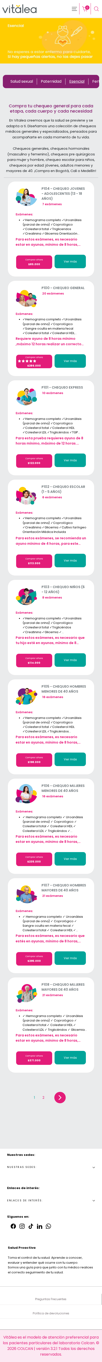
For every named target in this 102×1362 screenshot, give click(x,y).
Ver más (70, 261)
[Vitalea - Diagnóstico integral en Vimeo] (48, 1226)
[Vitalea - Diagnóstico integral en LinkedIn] (39, 1226)
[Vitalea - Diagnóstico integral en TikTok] (30, 1226)
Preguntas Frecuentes (50, 1299)
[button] (27, 361)
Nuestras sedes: (22, 1167)
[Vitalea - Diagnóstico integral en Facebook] (13, 1226)
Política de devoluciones (51, 1313)
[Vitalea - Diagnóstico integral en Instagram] (22, 1226)
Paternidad (51, 81)
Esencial (76, 81)
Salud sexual (21, 81)
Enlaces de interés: (25, 1200)
